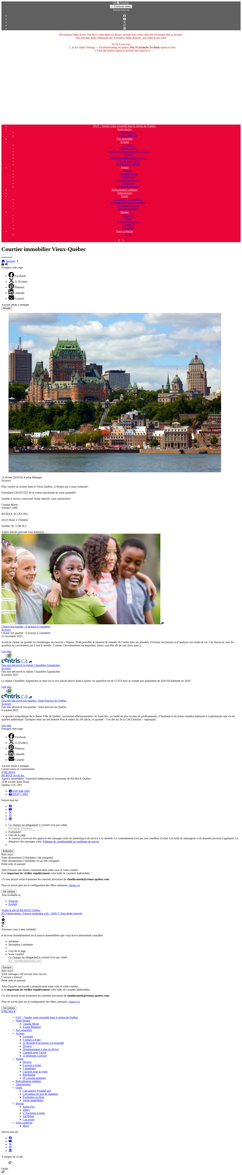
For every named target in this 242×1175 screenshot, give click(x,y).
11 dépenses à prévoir (128, 164)
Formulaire (15, 831)
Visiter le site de (20, 910)
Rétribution (128, 183)
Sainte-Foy (128, 215)
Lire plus (6, 651)
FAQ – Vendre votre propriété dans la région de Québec (124, 126)
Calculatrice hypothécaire (128, 199)
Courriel (19, 298)
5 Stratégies (128, 177)
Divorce (128, 154)
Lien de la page (17, 835)
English (124, 2)
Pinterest (19, 287)
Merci (128, 234)
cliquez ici (74, 885)
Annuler (7, 308)
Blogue (124, 212)
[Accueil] (118, 2)
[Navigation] (114, 2)
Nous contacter (124, 231)
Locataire (128, 145)
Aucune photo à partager (15, 304)
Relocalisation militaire (124, 189)
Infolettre (14, 941)
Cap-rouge (128, 228)
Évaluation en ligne (128, 205)
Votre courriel (16, 954)
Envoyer (7, 967)
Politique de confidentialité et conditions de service (71, 841)
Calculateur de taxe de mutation (128, 202)
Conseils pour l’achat (128, 161)
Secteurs (10, 261)
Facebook (20, 275)
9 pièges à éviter (128, 148)
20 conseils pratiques (128, 186)
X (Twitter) (21, 281)
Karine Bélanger (128, 135)
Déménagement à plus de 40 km (128, 157)
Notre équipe (124, 129)
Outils (124, 196)
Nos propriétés (124, 138)
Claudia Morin (128, 132)
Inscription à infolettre (21, 944)
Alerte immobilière (128, 208)
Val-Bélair (128, 224)
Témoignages (124, 193)
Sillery (128, 218)
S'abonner (8, 851)
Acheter (124, 142)
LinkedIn (19, 292)
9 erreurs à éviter (128, 173)
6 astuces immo (122, 6)
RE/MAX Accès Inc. (13, 775)
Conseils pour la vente (128, 180)
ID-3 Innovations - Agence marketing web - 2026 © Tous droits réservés (41, 913)
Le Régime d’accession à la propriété (128, 151)
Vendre (125, 167)
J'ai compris (9, 891)
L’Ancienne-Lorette (128, 221)
